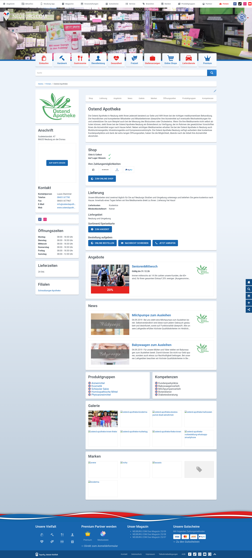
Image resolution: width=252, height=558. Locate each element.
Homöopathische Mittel (104, 391)
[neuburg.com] (249, 282)
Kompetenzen (207, 98)
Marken (154, 98)
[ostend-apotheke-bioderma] (135, 419)
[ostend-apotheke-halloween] (199, 419)
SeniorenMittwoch (145, 266)
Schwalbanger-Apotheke (49, 290)
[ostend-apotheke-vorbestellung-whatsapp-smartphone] (199, 438)
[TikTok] (240, 4)
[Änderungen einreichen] (215, 91)
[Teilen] (249, 309)
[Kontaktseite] (249, 303)
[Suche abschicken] (212, 73)
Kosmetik (96, 386)
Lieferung (103, 98)
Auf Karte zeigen (57, 163)
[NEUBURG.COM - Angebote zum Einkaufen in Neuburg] (25, 15)
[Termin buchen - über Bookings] (249, 296)
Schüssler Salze (100, 388)
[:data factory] (209, 554)
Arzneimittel (98, 383)
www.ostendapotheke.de (66, 207)
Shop (91, 98)
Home (40, 84)
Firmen (48, 84)
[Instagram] (245, 4)
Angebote (117, 98)
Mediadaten (103, 540)
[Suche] (249, 289)
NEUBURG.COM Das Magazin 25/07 (149, 537)
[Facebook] (235, 4)
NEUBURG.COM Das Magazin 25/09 (149, 531)
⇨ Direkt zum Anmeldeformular (99, 545)
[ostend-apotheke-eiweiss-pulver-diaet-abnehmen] (167, 419)
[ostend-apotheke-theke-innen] (167, 438)
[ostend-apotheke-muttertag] (135, 438)
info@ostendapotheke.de (66, 204)
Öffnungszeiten (169, 98)
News (130, 98)
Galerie (141, 98)
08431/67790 (63, 197)
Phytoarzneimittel (101, 394)
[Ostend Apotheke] (202, 270)
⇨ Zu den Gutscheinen (186, 541)
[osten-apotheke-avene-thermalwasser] (103, 419)
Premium (87, 540)
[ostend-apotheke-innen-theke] (103, 438)
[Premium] (87, 533)
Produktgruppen (189, 98)
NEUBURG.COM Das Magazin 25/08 (149, 534)
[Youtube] (250, 4)
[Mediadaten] (103, 533)
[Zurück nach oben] (214, 554)
